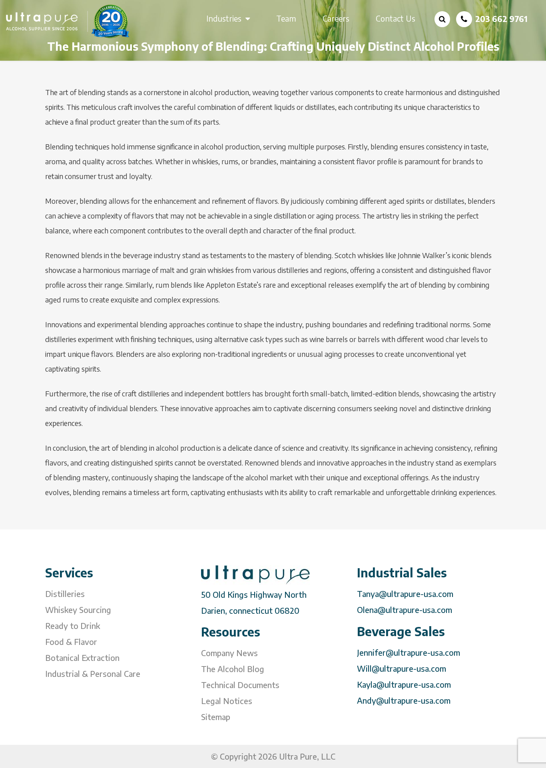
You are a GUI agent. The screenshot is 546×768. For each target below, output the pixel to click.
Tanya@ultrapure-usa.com (405, 594)
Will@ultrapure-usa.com (401, 668)
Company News (229, 653)
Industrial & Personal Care (92, 673)
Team (286, 18)
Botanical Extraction (82, 658)
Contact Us (395, 18)
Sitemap (215, 717)
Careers (336, 18)
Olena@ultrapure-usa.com (404, 610)
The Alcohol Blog (232, 669)
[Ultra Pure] (68, 20)
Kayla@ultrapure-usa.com (404, 684)
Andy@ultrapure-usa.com (403, 700)
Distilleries (65, 594)
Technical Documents (240, 685)
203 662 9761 (501, 19)
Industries (223, 18)
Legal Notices (226, 701)
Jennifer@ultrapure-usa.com (408, 652)
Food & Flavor (71, 642)
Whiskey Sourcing (78, 610)
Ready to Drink (72, 626)
